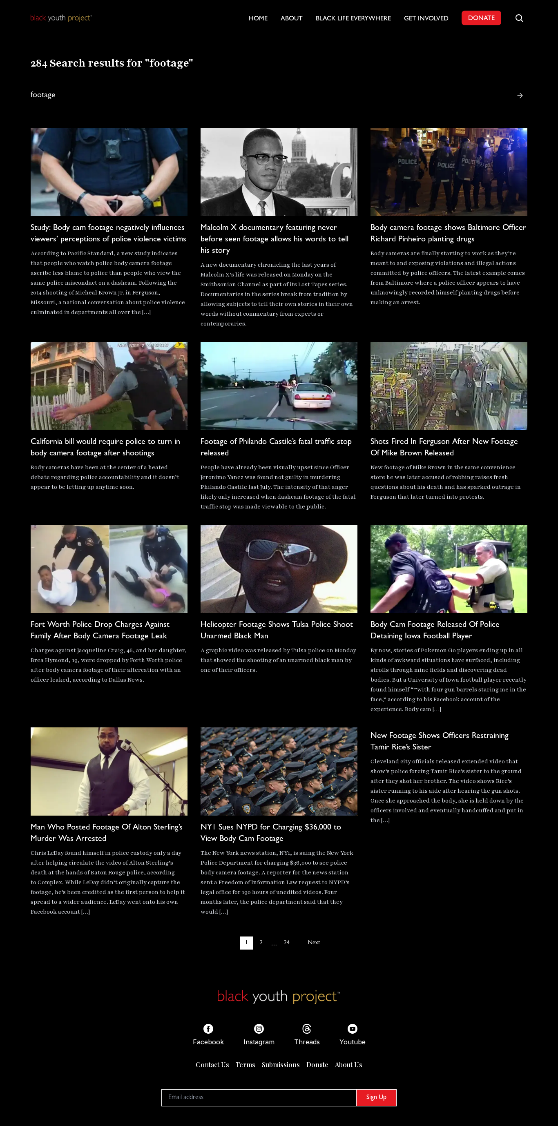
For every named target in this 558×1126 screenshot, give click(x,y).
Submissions (281, 1064)
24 (287, 943)
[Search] (520, 95)
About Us (348, 1064)
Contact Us (212, 1064)
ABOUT (292, 19)
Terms (245, 1064)
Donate (317, 1064)
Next (314, 943)
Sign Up (376, 1098)
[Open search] (519, 18)
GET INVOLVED (426, 19)
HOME (258, 19)
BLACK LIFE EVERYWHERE (353, 19)
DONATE (481, 19)
